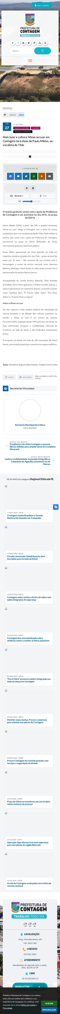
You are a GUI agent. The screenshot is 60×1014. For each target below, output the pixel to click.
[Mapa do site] (39, 42)
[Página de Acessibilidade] (45, 42)
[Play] (27, 188)
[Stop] (33, 188)
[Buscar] (42, 50)
